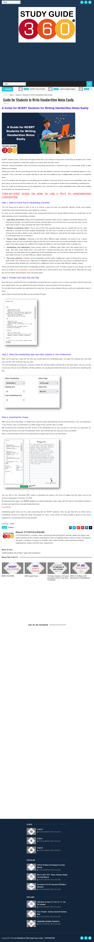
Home (5, 95)
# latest (11, 527)
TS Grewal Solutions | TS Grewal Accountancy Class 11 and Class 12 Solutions (58, 578)
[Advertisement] (47, 63)
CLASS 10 (40, 848)
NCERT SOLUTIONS (29, 89)
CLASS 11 (40, 838)
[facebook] (86, 2)
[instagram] (90, 2)
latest (18, 89)
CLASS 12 (40, 829)
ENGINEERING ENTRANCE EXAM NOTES (48, 921)
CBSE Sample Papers (59, 89)
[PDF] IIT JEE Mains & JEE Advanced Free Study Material (80, 577)
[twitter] (82, 2)
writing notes (67, 174)
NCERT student (29, 501)
